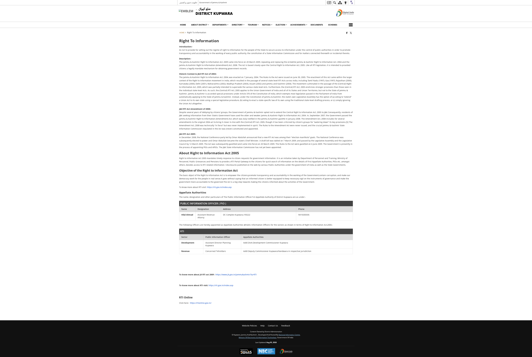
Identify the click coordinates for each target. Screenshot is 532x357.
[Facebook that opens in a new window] (347, 33)
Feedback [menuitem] (285, 325)
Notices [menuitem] (266, 24)
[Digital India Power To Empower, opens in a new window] (286, 351)
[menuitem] (329, 2)
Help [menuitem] (262, 325)
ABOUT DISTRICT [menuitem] (199, 24)
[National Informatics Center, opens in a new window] (266, 351)
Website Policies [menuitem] (249, 325)
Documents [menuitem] (317, 24)
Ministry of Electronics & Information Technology (257, 337)
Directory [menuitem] (237, 24)
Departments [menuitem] (219, 24)
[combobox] (351, 2)
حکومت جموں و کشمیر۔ (187, 2)
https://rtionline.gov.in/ (200, 303)
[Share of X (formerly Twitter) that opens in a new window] (351, 33)
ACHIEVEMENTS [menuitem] (297, 24)
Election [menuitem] (280, 24)
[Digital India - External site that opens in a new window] (342, 18)
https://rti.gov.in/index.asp (219, 187)
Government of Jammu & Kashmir (213, 2)
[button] (351, 25)
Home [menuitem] (183, 24)
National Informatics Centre (289, 335)
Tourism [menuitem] (252, 24)
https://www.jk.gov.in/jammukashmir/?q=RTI (236, 274)
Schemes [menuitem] (332, 24)
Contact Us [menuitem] (273, 325)
